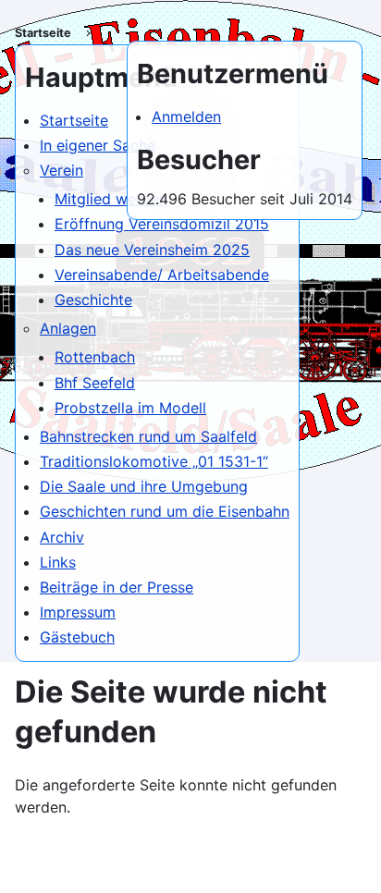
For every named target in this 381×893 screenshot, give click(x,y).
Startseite (43, 33)
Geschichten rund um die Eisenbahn (164, 511)
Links (58, 562)
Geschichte (93, 299)
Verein (61, 170)
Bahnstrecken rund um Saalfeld (148, 436)
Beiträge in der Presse (116, 587)
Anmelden (186, 116)
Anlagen (68, 328)
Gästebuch (77, 637)
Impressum (78, 612)
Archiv (62, 537)
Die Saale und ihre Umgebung (144, 486)
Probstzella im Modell (130, 407)
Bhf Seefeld (95, 382)
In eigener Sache (97, 145)
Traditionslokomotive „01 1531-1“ (154, 461)
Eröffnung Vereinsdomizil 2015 (162, 223)
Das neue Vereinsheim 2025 (152, 249)
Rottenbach (95, 357)
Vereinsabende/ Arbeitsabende (162, 274)
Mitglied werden (111, 199)
